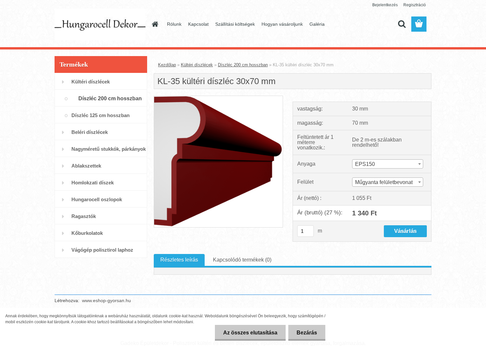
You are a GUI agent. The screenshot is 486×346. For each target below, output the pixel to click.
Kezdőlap (167, 64)
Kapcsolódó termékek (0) (242, 260)
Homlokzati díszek (92, 182)
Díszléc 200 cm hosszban (110, 98)
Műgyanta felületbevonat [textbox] (384, 182)
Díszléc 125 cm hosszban (100, 115)
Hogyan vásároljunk (282, 24)
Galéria (317, 24)
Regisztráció (414, 5)
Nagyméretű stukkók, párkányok (108, 149)
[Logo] (100, 24)
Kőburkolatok (87, 233)
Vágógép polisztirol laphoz (102, 250)
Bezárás (307, 332)
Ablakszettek (86, 166)
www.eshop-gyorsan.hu (106, 300)
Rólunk (174, 24)
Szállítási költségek (235, 24)
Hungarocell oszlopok (96, 199)
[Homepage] (154, 24)
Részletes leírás (179, 260)
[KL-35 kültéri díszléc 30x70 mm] (218, 98)
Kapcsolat (198, 24)
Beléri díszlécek (89, 132)
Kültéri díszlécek (90, 81)
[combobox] (387, 164)
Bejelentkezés (385, 5)
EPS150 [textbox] (365, 164)
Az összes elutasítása (250, 332)
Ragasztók (83, 216)
